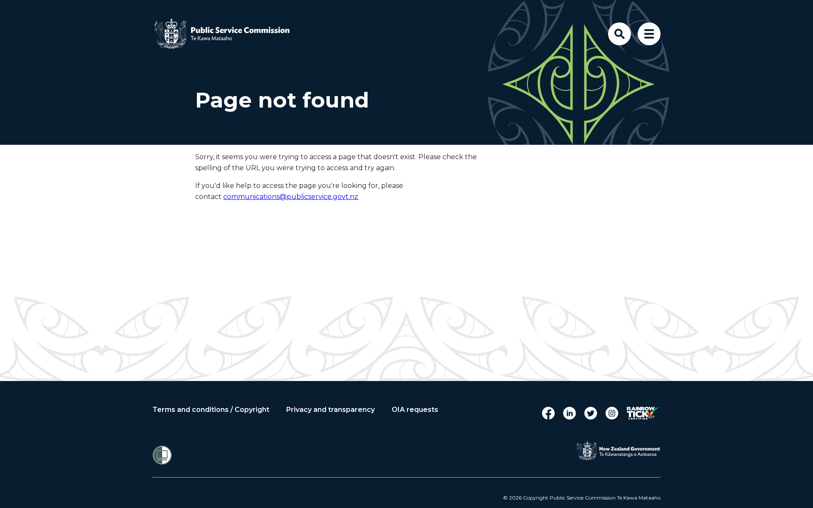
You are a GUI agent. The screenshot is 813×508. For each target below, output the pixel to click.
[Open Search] (619, 33)
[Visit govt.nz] (618, 451)
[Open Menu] (649, 33)
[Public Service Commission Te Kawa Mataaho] (228, 34)
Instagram (612, 413)
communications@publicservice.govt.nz (290, 197)
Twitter (590, 413)
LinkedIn (569, 413)
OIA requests (415, 409)
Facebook (548, 413)
